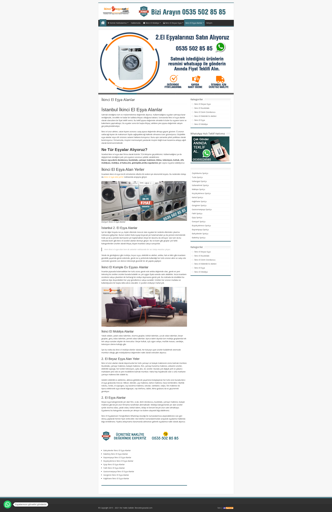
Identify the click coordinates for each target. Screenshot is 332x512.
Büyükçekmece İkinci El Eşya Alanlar (118, 461)
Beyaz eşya (106, 160)
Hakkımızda (135, 23)
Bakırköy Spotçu (198, 237)
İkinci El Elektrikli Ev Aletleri (205, 116)
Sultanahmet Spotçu (200, 185)
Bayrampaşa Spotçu (200, 229)
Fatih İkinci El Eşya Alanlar (114, 468)
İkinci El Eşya (199, 120)
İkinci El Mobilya (152, 23)
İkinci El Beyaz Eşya (173, 23)
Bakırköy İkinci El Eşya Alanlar (115, 454)
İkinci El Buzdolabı (201, 108)
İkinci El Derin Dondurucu (204, 112)
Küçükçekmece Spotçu (201, 193)
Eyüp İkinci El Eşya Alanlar (114, 464)
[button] (7, 504)
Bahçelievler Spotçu (200, 233)
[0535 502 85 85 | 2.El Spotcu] (116, 10)
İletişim (209, 23)
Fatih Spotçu (197, 213)
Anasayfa (103, 22)
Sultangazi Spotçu (199, 181)
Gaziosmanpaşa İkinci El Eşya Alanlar (118, 471)
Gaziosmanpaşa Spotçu (202, 209)
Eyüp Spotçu (197, 217)
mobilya (127, 255)
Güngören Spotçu (199, 205)
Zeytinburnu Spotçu (200, 173)
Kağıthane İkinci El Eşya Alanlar (116, 478)
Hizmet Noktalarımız (118, 23)
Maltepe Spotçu (198, 189)
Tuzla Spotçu (197, 177)
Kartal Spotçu (197, 197)
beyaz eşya (136, 255)
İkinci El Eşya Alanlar (193, 23)
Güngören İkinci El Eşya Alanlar (116, 475)
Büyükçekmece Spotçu (201, 225)
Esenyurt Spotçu (198, 221)
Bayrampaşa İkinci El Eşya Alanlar (117, 457)
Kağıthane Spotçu (199, 201)
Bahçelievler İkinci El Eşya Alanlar (117, 450)
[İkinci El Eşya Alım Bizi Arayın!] (184, 11)
